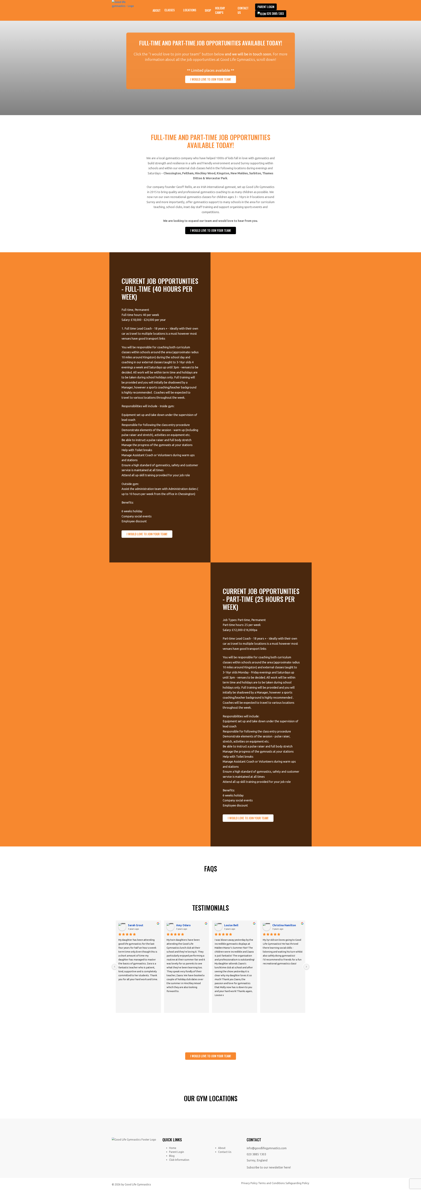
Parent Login (266, 7)
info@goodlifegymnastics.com (267, 1148)
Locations (189, 10)
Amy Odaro (183, 925)
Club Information (179, 1159)
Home (172, 1147)
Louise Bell (231, 925)
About (157, 10)
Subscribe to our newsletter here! (269, 1167)
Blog (171, 1155)
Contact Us (243, 10)
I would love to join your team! (210, 79)
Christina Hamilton (284, 925)
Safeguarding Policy (297, 1183)
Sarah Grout (135, 925)
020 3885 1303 (275, 13)
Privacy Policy (249, 1183)
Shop (208, 10)
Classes (169, 10)
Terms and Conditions (271, 1183)
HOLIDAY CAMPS (220, 10)
